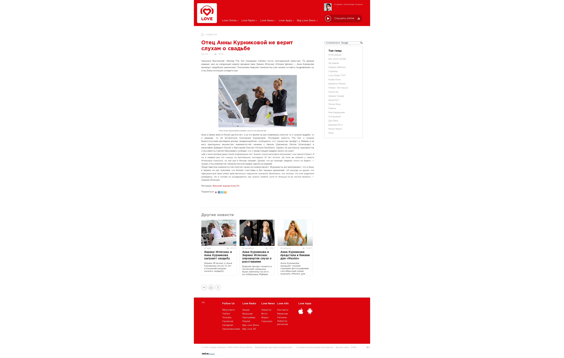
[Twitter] (222, 191)
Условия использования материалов (314, 347)
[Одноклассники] (225, 191)
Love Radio (248, 21)
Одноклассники (231, 329)
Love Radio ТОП (336, 75)
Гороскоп (266, 321)
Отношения (334, 117)
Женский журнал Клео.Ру (226, 186)
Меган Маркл (335, 129)
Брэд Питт (333, 100)
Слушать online (344, 18)
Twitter (226, 314)
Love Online (229, 21)
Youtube (226, 318)
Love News (267, 21)
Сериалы (333, 71)
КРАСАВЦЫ (334, 55)
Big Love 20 (249, 329)
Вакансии (282, 314)
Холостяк (333, 92)
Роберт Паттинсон (338, 88)
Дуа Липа (333, 121)
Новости (266, 310)
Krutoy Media (245, 347)
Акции (245, 310)
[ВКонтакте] (219, 191)
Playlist (246, 321)
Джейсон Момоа (336, 84)
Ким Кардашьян (336, 112)
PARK (353, 347)
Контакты (282, 310)
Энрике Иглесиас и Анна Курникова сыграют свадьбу (218, 255)
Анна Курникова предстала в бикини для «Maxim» (295, 255)
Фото (264, 314)
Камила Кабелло (337, 67)
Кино (331, 133)
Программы (248, 318)
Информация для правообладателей (273, 347)
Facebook (227, 321)
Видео (264, 318)
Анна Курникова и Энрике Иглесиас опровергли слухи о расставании (257, 257)
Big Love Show (306, 21)
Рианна (332, 108)
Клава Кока (334, 80)
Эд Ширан (333, 63)
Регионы (282, 318)
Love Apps (286, 21)
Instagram (227, 325)
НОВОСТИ (212, 35)
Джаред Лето (335, 125)
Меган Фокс (334, 104)
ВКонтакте (228, 310)
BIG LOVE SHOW (337, 59)
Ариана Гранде (336, 96)
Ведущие (247, 314)
